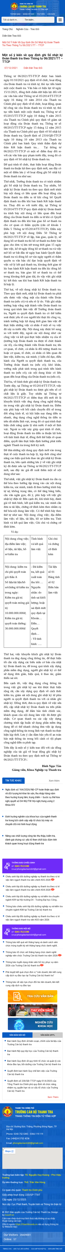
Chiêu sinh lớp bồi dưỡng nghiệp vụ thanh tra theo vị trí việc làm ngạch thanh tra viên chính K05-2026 (33, 878)
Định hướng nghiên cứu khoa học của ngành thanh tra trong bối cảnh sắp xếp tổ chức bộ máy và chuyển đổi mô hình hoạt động (31, 820)
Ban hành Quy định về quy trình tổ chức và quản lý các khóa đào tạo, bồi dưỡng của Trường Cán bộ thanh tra (34, 1063)
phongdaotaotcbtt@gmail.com (31, 869)
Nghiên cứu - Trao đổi (27, 29)
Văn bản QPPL (48, 1035)
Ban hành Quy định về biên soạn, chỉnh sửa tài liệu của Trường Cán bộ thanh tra (34, 1043)
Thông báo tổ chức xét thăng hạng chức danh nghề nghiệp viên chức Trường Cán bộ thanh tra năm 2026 (32, 954)
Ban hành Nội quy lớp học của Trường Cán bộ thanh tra (32, 1053)
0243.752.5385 (22, 866)
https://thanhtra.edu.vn (26, 1224)
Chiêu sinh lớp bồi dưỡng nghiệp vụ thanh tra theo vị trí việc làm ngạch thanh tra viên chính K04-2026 (33, 888)
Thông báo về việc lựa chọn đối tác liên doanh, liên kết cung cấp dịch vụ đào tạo (32, 984)
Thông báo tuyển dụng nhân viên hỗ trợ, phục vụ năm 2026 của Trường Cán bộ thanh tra (32, 964)
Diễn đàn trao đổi (11, 35)
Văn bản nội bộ (17, 1035)
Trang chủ (7, 29)
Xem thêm (54, 780)
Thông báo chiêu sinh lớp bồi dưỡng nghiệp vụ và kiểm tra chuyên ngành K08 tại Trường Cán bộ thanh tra (34, 908)
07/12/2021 (11, 67)
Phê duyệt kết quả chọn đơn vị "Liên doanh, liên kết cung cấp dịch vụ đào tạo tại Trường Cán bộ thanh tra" (33, 974)
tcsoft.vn (9, 1215)
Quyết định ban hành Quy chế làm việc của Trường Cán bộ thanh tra (32, 1073)
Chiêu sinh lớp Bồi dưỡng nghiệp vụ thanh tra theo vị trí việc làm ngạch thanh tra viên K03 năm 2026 (33, 918)
